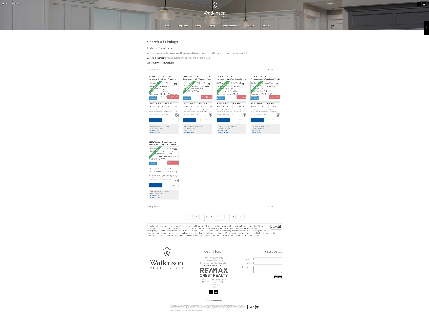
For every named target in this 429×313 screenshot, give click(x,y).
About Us (250, 25)
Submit (278, 277)
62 (233, 217)
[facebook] (419, 4)
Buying (198, 25)
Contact (265, 25)
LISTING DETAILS (155, 120)
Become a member (155, 58)
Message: (246, 267)
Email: (247, 263)
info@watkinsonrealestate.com (214, 265)
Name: (247, 259)
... (201, 217)
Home (167, 25)
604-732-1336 (154, 130)
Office (8, 3)
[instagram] (424, 4)
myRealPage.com (217, 300)
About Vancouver (230, 25)
